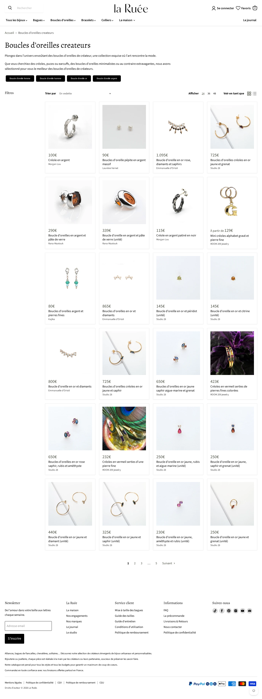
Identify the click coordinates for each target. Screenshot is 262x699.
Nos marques (74, 621)
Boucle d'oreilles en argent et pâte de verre (67, 237)
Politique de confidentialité (180, 633)
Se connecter (225, 8)
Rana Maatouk (55, 243)
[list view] (254, 93)
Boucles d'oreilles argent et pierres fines (65, 313)
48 (214, 94)
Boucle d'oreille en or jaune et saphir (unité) (121, 539)
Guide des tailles (124, 616)
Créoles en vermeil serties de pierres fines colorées (228, 388)
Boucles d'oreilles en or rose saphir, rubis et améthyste (66, 464)
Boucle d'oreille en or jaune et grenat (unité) (229, 539)
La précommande (174, 616)
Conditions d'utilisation (129, 627)
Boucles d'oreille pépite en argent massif (124, 162)
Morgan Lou (54, 164)
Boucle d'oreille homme (50, 78)
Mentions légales (13, 682)
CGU (102, 682)
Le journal (249, 20)
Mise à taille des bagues (129, 610)
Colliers (106, 20)
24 (203, 94)
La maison (126, 20)
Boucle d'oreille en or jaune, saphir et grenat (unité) (228, 464)
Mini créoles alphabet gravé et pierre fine (229, 238)
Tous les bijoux (16, 20)
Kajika (51, 319)
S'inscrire (14, 638)
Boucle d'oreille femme (20, 78)
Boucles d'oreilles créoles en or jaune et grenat (230, 162)
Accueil (9, 33)
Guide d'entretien (125, 621)
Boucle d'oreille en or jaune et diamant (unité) (67, 539)
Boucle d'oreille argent (107, 78)
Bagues (38, 20)
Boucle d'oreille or (79, 78)
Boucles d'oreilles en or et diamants (119, 313)
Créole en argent (59, 160)
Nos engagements (76, 616)
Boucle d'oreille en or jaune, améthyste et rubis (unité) (174, 539)
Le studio (71, 633)
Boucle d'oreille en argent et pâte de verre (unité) (123, 237)
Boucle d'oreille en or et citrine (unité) (230, 313)
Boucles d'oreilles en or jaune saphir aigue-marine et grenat (175, 388)
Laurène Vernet (110, 168)
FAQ (166, 610)
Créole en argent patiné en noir (176, 235)
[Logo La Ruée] (131, 8)
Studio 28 (215, 168)
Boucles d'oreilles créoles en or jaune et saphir (122, 388)
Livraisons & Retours (176, 621)
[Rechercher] (10, 8)
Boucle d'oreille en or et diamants (69, 386)
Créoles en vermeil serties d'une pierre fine (122, 464)
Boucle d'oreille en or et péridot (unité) (176, 313)
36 (209, 94)
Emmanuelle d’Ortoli (167, 168)
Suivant (167, 563)
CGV (60, 682)
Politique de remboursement (131, 633)
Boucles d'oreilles (62, 20)
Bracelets (87, 20)
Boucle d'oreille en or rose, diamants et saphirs (173, 162)
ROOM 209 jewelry (219, 244)
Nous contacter (173, 627)
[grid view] (249, 93)
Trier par (50, 93)
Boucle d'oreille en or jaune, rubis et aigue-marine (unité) (178, 464)
